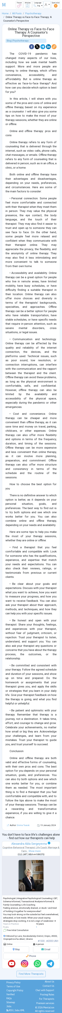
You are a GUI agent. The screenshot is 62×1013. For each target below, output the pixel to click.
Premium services (45, 1003)
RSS (10, 1010)
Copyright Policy (14, 990)
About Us (49, 981)
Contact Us (48, 985)
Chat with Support (45, 990)
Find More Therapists (31, 973)
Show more (35, 851)
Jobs (8, 1006)
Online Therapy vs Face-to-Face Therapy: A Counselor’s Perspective (31, 32)
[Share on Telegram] (43, 46)
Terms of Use (13, 986)
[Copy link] (54, 46)
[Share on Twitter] (37, 46)
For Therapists (46, 998)
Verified (10, 994)
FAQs (9, 998)
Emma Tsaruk (23, 825)
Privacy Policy (13, 982)
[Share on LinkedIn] (49, 46)
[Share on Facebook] (32, 46)
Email (47, 949)
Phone (32, 956)
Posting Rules (47, 994)
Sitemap (10, 1002)
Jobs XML (20, 1010)
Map (17, 949)
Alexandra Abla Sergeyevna (29, 843)
